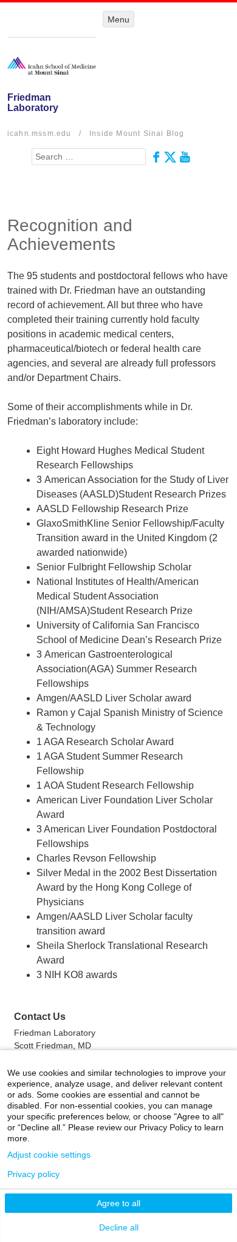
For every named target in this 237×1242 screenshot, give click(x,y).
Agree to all (118, 1203)
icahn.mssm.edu (39, 133)
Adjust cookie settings (49, 1154)
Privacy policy (33, 1174)
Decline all (119, 1227)
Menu (118, 19)
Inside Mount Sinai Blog (137, 133)
